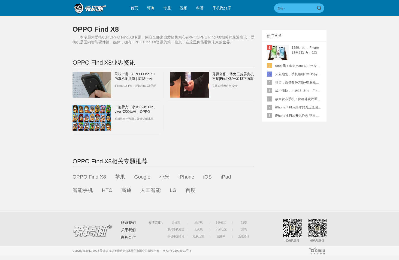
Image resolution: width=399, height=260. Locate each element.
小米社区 (221, 229)
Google (142, 177)
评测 (150, 8)
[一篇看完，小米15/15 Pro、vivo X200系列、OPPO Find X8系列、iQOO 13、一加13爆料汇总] (92, 118)
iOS (207, 177)
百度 (190, 190)
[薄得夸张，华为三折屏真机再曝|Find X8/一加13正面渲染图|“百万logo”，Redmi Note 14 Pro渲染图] (189, 85)
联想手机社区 (176, 229)
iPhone (186, 177)
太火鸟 (198, 229)
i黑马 (244, 229)
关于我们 (128, 230)
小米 (164, 177)
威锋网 (221, 236)
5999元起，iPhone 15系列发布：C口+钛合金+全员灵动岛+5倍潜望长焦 (306, 50)
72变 (244, 222)
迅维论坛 (243, 236)
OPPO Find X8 (89, 177)
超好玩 (198, 222)
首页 (134, 8)
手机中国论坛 (176, 236)
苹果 (120, 177)
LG (173, 190)
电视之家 (198, 236)
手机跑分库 (222, 8)
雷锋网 (176, 222)
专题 (167, 8)
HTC (107, 190)
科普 (200, 8)
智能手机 (83, 190)
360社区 (221, 222)
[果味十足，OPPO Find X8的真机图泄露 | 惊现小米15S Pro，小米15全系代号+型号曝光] (92, 85)
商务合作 (128, 237)
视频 (183, 8)
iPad (226, 177)
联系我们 (128, 222)
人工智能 (150, 190)
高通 (126, 190)
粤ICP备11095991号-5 (177, 250)
